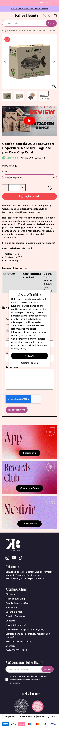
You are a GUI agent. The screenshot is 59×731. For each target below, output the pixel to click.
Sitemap (10, 646)
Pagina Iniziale (8, 30)
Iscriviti (47, 669)
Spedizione (11, 607)
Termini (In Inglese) (15, 625)
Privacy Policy (18, 348)
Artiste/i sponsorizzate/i (18, 641)
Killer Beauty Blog (15, 598)
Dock (52, 716)
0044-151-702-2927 (16, 650)
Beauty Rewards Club (17, 603)
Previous (5, 61)
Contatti (10, 620)
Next (53, 61)
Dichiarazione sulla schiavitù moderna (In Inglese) (27, 635)
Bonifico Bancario (15, 616)
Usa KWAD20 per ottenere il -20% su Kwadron (29, 9)
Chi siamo (10, 594)
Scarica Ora (29, 453)
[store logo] (26, 16)
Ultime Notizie (29, 523)
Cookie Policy (18, 339)
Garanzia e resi (13, 612)
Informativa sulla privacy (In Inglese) (24, 629)
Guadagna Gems (29, 488)
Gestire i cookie (29, 363)
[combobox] (29, 23)
